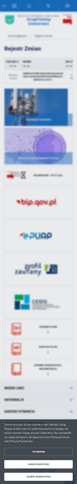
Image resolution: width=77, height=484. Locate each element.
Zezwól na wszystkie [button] (39, 476)
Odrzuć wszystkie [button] (38, 464)
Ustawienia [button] (38, 451)
